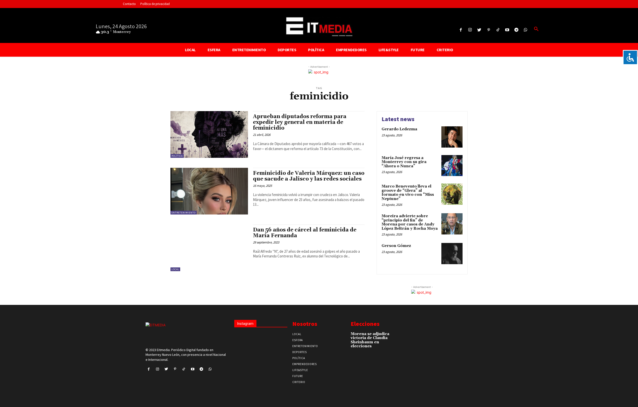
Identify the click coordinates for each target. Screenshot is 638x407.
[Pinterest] (488, 30)
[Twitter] (479, 30)
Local (175, 269)
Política (177, 156)
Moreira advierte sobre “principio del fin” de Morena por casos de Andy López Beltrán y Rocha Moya (410, 222)
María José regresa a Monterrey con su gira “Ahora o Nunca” (404, 162)
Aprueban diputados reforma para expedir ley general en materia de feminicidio (299, 122)
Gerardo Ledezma (399, 129)
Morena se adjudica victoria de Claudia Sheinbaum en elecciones (370, 340)
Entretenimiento (183, 212)
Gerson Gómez (396, 245)
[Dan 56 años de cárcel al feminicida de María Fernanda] (209, 247)
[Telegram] (516, 30)
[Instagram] (470, 30)
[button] (536, 29)
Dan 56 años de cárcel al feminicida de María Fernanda (304, 233)
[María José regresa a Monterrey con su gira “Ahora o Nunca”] (452, 165)
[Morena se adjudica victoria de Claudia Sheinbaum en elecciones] (398, 336)
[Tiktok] (497, 30)
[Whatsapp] (525, 30)
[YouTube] (507, 30)
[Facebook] (460, 30)
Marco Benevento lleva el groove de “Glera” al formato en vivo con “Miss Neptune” (408, 192)
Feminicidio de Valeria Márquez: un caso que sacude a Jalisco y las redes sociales (308, 176)
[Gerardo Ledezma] (452, 137)
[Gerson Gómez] (452, 253)
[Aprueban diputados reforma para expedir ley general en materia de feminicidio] (209, 134)
